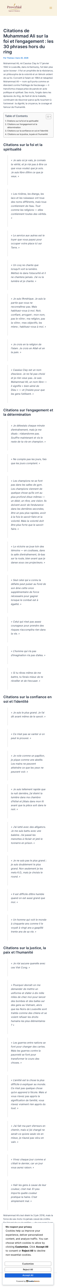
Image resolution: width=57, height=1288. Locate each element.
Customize (28, 1263)
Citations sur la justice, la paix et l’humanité (27, 134)
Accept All (27, 1275)
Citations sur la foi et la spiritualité (22, 121)
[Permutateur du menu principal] (51, 8)
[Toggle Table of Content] (47, 116)
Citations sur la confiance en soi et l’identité (27, 130)
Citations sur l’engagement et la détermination (22, 126)
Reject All (28, 1269)
